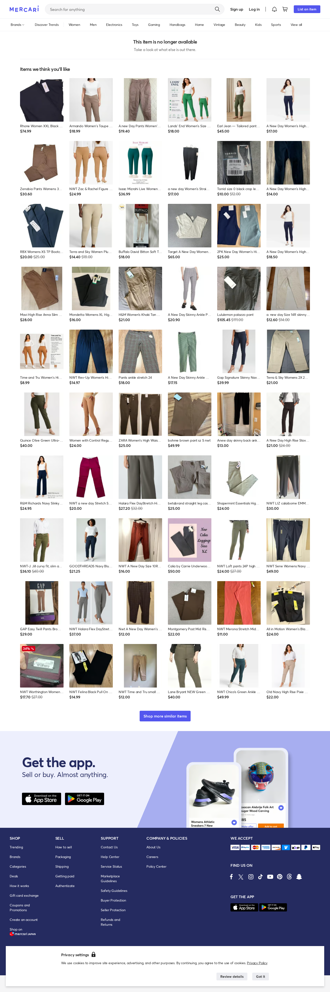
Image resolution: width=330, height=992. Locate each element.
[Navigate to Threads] (289, 876)
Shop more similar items (165, 715)
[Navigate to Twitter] (241, 876)
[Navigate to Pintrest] (280, 876)
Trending (16, 847)
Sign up (236, 9)
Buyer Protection (113, 900)
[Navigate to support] (235, 847)
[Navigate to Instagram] (251, 876)
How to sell (63, 847)
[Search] (217, 9)
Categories (18, 866)
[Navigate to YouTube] (270, 876)
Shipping (62, 866)
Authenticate (65, 885)
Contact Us (109, 847)
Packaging (63, 856)
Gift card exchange (24, 895)
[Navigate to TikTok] (260, 876)
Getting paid (64, 876)
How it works (19, 885)
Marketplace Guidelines (110, 878)
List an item (307, 9)
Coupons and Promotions (20, 907)
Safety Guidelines (114, 890)
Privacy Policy (257, 963)
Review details (232, 976)
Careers (152, 856)
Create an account (24, 919)
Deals (14, 876)
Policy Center (156, 866)
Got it (260, 976)
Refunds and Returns (110, 922)
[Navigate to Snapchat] (299, 876)
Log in (254, 9)
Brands (15, 856)
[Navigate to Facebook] (231, 876)
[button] (274, 9)
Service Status (111, 866)
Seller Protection (113, 910)
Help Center (110, 856)
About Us (153, 847)
